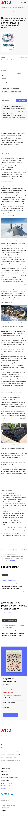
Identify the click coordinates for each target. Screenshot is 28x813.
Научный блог (5, 774)
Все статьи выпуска (6, 612)
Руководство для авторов (8, 741)
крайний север (5, 91)
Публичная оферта (5, 807)
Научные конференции (7, 738)
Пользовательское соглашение (8, 805)
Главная (3, 7)
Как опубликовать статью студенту (10, 751)
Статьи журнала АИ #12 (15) (18, 7)
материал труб (5, 88)
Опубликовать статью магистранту (10, 754)
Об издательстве (5, 780)
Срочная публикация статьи (8, 757)
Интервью (4, 771)
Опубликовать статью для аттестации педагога (11, 761)
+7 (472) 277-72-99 (6, 783)
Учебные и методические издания (10, 777)
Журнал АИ (4, 735)
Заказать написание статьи (8, 765)
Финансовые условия (7, 744)
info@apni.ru (12, 560)
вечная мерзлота (15, 88)
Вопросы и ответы (6, 768)
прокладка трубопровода (16, 91)
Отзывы (3, 747)
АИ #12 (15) (8, 7)
